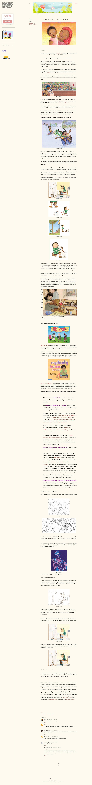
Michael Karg (46, 742)
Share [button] (30, 19)
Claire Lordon (46, 719)
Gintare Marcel (56, 780)
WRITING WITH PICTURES (67, 415)
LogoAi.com (46, 752)
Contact (38, 13)
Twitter (73, 699)
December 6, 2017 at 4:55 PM (56, 747)
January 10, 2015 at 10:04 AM (54, 736)
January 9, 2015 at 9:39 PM (50, 724)
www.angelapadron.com (53, 699)
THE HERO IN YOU (45, 345)
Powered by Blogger (54, 778)
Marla (45, 724)
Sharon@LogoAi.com (48, 747)
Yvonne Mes (46, 730)
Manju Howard (46, 736)
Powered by (5, 24)
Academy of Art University (63, 102)
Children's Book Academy (67, 697)
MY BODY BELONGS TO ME (47, 383)
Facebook (68, 699)
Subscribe (7, 21)
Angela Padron (32, 23)
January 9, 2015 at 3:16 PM (53, 719)
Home (34, 13)
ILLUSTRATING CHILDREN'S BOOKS (61, 417)
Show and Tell (60, 695)
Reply (45, 722)
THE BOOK (57, 457)
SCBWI (48, 72)
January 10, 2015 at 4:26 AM (53, 730)
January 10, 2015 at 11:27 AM (53, 742)
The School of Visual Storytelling (59, 430)
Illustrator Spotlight (32, 24)
